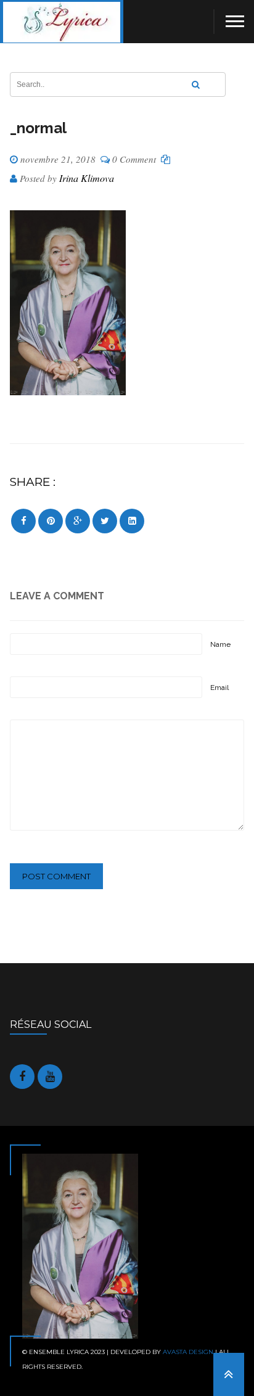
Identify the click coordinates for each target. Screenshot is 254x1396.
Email (219, 687)
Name (220, 644)
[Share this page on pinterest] (50, 521)
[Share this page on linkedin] (132, 521)
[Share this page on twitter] (104, 521)
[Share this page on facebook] (23, 521)
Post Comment (56, 876)
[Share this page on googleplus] (77, 521)
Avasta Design (188, 1352)
